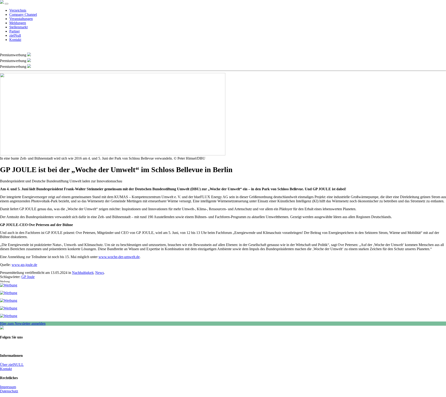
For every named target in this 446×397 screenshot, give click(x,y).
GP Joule (28, 277)
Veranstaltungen (21, 19)
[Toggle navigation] (6, 3)
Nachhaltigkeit (82, 273)
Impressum (8, 387)
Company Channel (23, 14)
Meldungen (17, 23)
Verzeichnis (17, 10)
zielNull (15, 35)
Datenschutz (9, 391)
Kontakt (15, 40)
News (99, 273)
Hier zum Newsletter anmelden (23, 323)
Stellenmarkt (18, 27)
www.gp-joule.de (24, 265)
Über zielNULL (12, 365)
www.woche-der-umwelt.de (119, 257)
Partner (14, 31)
